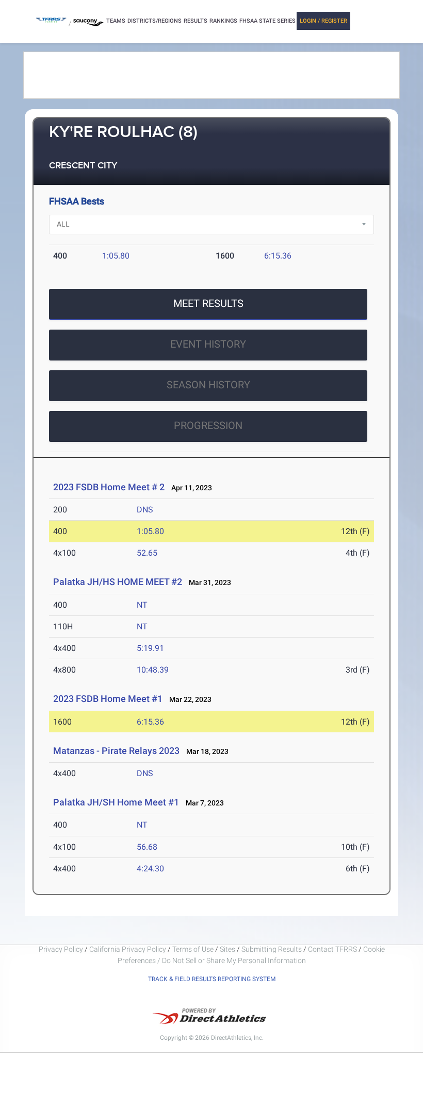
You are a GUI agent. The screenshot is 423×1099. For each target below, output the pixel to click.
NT (142, 605)
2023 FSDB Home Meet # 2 (109, 487)
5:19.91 (150, 648)
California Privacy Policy (127, 949)
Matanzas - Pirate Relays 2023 (116, 750)
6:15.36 (277, 256)
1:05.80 (115, 256)
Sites (227, 949)
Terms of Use (193, 949)
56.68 (147, 847)
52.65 (147, 553)
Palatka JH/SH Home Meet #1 (116, 802)
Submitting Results (271, 949)
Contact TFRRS (333, 949)
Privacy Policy (61, 949)
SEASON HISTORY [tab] (208, 385)
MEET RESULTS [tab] (208, 303)
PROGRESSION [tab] (208, 425)
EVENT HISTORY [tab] (208, 344)
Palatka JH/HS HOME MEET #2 (117, 581)
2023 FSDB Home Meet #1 (107, 698)
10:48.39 (153, 670)
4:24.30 (150, 868)
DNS (145, 509)
